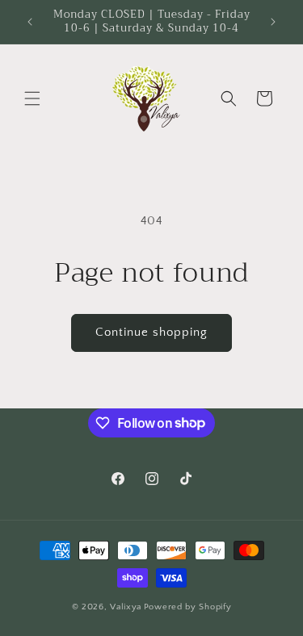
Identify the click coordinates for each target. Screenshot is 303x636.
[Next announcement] (273, 22)
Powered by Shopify (188, 607)
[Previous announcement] (30, 22)
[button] (32, 98)
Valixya (125, 607)
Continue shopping (151, 332)
